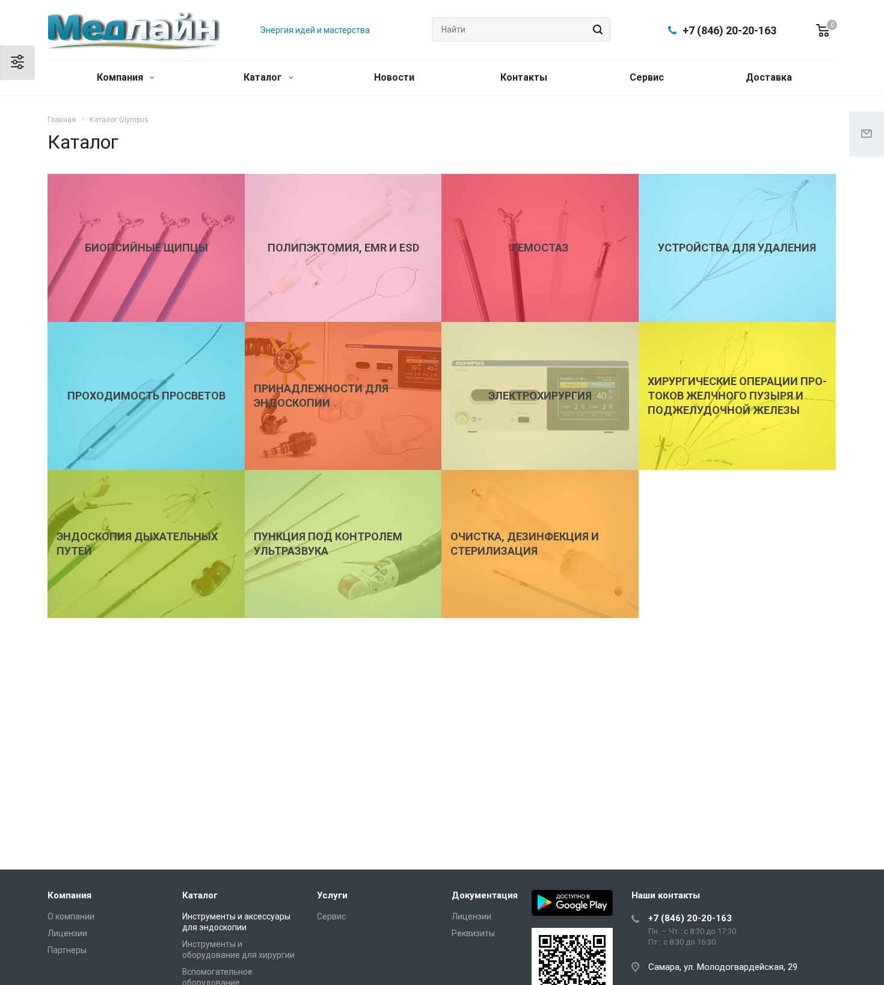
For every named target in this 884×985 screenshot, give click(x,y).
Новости (394, 77)
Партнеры (67, 950)
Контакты (523, 77)
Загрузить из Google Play (572, 903)
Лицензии (67, 933)
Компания (121, 77)
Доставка (769, 77)
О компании (71, 916)
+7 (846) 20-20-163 (729, 30)
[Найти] (596, 29)
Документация (485, 895)
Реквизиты (473, 933)
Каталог (264, 77)
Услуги (332, 895)
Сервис (647, 77)
